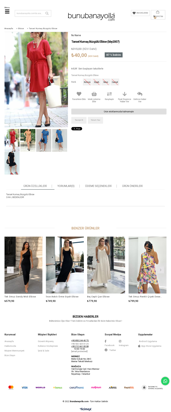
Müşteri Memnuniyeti (14, 350)
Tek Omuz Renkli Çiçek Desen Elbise (145, 296)
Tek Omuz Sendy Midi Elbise (20, 296)
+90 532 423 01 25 (80, 344)
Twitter (112, 350)
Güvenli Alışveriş (46, 341)
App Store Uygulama (151, 346)
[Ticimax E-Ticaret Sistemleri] (86, 409)
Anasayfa (9, 341)
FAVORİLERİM (142, 13)
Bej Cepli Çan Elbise (98, 296)
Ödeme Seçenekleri (98, 186)
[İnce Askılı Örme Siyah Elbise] (65, 265)
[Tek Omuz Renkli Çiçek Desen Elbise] (148, 265)
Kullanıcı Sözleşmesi (48, 346)
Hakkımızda (10, 346)
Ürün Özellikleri (35, 186)
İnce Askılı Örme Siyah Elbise (62, 296)
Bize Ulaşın (10, 355)
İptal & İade (43, 350)
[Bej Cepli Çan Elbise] (106, 265)
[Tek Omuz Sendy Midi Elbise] (24, 265)
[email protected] (79, 351)
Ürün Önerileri (132, 186)
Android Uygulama (148, 341)
